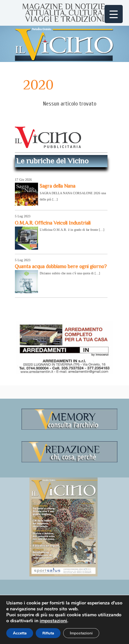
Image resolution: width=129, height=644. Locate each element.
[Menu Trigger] (114, 14)
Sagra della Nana (57, 186)
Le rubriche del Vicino (53, 160)
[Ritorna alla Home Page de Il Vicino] (64, 44)
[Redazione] (69, 461)
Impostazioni (81, 633)
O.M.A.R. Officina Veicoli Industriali (53, 223)
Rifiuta (48, 633)
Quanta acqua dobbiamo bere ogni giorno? (61, 266)
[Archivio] (69, 428)
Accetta (19, 633)
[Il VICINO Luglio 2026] (63, 575)
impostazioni (53, 621)
